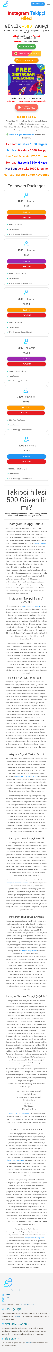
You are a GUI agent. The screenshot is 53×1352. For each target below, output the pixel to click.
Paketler (18, 1316)
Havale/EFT (26, 217)
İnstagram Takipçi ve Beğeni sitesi (14, 1290)
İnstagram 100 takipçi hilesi (34, 1238)
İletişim (28, 1343)
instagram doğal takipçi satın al (26, 776)
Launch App (39, 4)
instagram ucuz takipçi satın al (17, 883)
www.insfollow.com (27, 1305)
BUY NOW (26, 212)
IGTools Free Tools (28, 53)
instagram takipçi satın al (31, 606)
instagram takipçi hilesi (28, 951)
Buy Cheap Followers (27, 60)
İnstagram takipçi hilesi (15, 1160)
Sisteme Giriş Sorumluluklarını (21, 135)
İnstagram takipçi (39, 543)
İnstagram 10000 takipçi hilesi (18, 1113)
